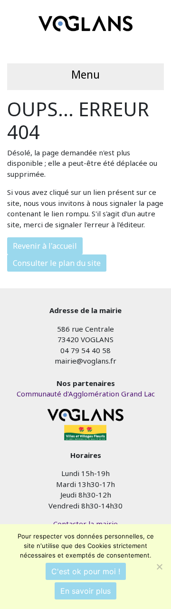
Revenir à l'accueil (45, 246)
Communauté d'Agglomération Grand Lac (86, 393)
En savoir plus (85, 591)
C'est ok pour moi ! (85, 571)
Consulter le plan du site (57, 263)
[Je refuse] (159, 566)
